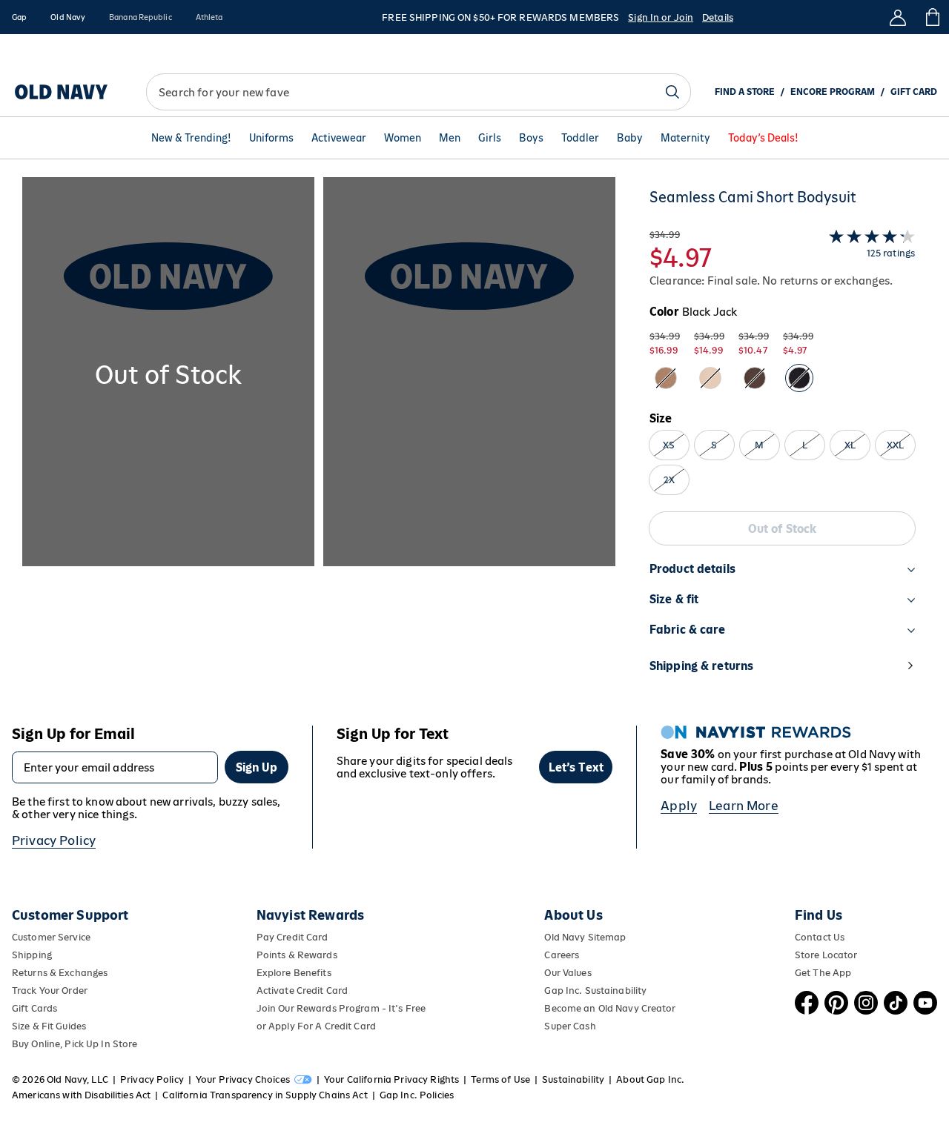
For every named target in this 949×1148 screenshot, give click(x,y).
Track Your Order (49, 990)
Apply (679, 805)
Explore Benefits (294, 972)
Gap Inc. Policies (417, 1095)
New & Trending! (191, 138)
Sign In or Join (660, 17)
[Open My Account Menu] (898, 17)
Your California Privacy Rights (391, 1079)
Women (402, 138)
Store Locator (826, 954)
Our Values (567, 972)
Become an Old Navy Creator (609, 1008)
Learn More (743, 805)
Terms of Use (500, 1079)
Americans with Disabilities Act (81, 1095)
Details (717, 17)
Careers (561, 954)
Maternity (685, 138)
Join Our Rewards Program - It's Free (341, 1008)
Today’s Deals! (763, 138)
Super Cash (569, 1026)
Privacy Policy (54, 840)
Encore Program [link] (832, 92)
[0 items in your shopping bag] (931, 17)
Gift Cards (34, 1008)
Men (449, 138)
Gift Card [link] (913, 92)
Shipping (32, 954)
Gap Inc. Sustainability (595, 990)
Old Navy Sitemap (585, 937)
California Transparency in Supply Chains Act (264, 1095)
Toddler (580, 138)
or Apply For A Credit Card (316, 1026)
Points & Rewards (297, 954)
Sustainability (573, 1079)
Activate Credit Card (302, 990)
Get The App (823, 972)
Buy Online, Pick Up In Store (74, 1043)
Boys (531, 138)
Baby (630, 138)
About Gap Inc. (650, 1079)
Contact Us (819, 937)
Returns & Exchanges (60, 972)
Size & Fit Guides (49, 1026)
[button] (318, 439)
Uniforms (271, 138)
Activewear (338, 138)
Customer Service (51, 937)
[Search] (672, 92)
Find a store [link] (745, 92)
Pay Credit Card (292, 937)
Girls (489, 138)
